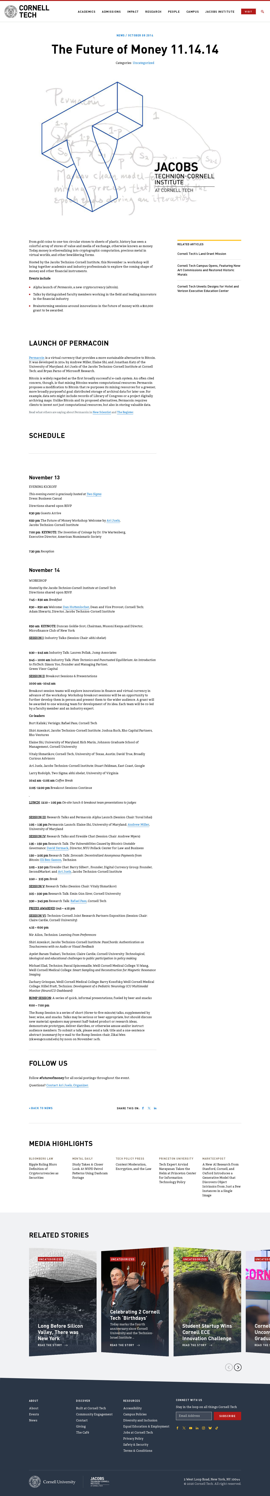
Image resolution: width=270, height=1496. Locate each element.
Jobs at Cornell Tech (138, 1433)
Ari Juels (113, 521)
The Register (125, 412)
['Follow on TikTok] (216, 1428)
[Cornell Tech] (56, 1482)
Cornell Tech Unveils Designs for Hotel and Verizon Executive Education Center (208, 288)
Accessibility (132, 1408)
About (33, 1408)
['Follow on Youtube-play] (190, 1428)
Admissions (111, 11)
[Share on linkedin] (155, 1108)
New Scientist (102, 412)
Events (34, 1414)
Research (153, 11)
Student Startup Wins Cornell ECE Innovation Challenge (207, 1331)
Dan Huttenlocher (76, 607)
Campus (192, 11)
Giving (81, 1427)
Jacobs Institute (220, 11)
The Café (82, 1433)
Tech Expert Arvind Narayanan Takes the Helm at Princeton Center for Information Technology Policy (177, 1173)
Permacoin (36, 358)
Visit (248, 11)
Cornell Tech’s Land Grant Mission (201, 253)
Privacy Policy (133, 1439)
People (174, 11)
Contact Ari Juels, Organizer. (67, 1085)
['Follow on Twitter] (184, 1428)
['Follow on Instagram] (203, 1428)
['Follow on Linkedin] (197, 1428)
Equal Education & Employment (146, 1427)
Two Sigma (94, 494)
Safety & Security (135, 1445)
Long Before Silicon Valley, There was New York (60, 1331)
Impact (133, 11)
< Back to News (41, 1108)
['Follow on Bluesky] (210, 1428)
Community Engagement (94, 1414)
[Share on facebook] (143, 1108)
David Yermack (58, 848)
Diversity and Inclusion (140, 1421)
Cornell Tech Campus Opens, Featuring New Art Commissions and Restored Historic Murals (208, 269)
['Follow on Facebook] (177, 1428)
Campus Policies (135, 1414)
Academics (87, 11)
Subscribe (227, 1416)
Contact (82, 1421)
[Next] (238, 1367)
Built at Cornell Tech (91, 1408)
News (33, 1421)
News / (135, 35)
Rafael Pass (79, 901)
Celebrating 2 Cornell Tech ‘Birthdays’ (135, 1314)
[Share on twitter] (149, 1108)
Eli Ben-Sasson (50, 860)
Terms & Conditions (137, 1451)
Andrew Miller (138, 825)
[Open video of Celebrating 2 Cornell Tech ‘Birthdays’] (114, 1301)
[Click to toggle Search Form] (262, 12)
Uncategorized (143, 63)
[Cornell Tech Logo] (28, 11)
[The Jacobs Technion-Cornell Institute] (96, 1481)
